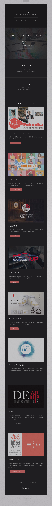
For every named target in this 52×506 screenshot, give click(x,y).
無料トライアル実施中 (16, 189)
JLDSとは (26, 50)
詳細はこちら (14, 282)
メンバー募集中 (15, 235)
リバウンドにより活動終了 (17, 423)
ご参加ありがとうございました (17, 471)
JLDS (25, 12)
